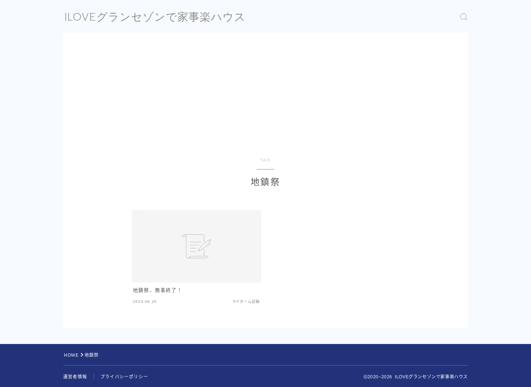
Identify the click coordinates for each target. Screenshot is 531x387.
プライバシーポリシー (124, 376)
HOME (71, 355)
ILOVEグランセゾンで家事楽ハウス (155, 17)
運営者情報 (75, 376)
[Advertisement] (265, 103)
